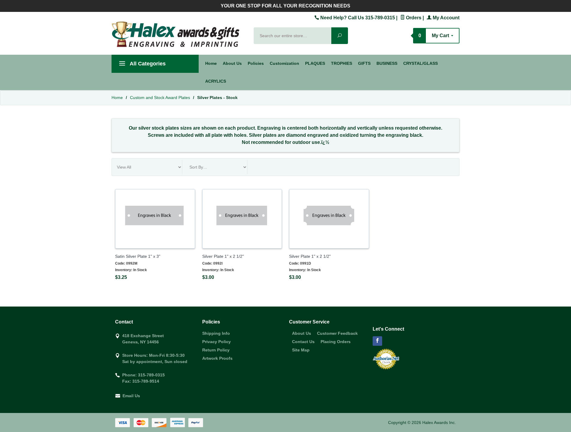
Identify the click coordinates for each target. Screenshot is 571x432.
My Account (445, 17)
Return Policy (216, 350)
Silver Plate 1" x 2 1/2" (223, 256)
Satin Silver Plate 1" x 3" (137, 256)
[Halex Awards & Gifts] (179, 34)
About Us (232, 63)
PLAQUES (315, 63)
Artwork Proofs (217, 358)
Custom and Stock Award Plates (160, 97)
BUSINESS (387, 63)
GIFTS (364, 63)
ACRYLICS (215, 81)
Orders (413, 17)
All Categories (147, 64)
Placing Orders (336, 341)
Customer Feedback (337, 333)
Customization (284, 63)
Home (211, 63)
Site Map (301, 350)
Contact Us (303, 341)
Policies (256, 63)
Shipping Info (216, 333)
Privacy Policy (216, 341)
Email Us (131, 395)
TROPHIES (341, 63)
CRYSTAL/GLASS (420, 63)
